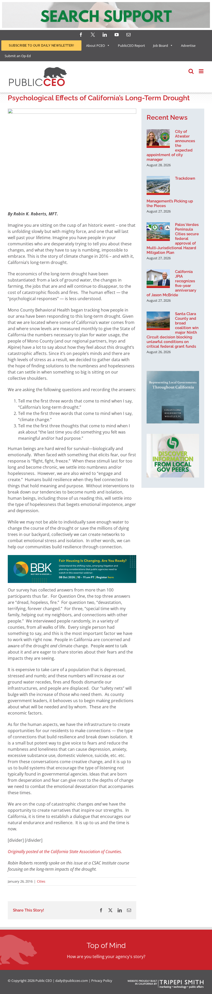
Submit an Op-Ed (18, 56)
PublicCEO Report (131, 45)
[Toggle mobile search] (191, 71)
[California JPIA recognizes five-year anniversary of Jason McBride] (158, 278)
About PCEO (95, 45)
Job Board (160, 45)
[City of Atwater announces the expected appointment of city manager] (158, 138)
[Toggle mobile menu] (201, 71)
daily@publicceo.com (71, 980)
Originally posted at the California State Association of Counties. (65, 851)
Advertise (188, 45)
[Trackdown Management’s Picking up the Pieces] (158, 185)
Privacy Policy (101, 980)
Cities (41, 881)
